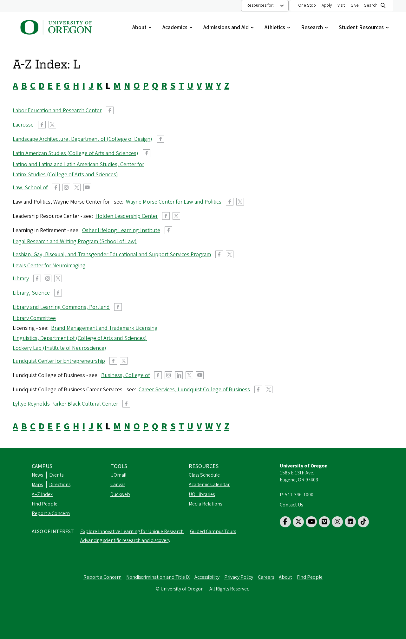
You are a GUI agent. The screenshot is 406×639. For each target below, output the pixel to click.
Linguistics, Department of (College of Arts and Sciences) (80, 338)
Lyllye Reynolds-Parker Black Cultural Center (65, 404)
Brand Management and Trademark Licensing (104, 328)
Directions (59, 484)
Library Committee (34, 318)
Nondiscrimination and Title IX (158, 577)
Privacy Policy (238, 577)
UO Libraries (202, 494)
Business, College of (125, 375)
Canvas (117, 484)
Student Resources (364, 27)
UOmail (118, 475)
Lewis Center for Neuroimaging (49, 266)
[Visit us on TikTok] (363, 521)
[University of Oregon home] (56, 26)
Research (315, 27)
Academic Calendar (209, 484)
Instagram (66, 187)
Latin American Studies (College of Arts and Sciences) (75, 153)
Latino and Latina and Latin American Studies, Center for (78, 164)
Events (56, 475)
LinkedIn (179, 375)
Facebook (110, 110)
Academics (178, 27)
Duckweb (120, 494)
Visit (341, 5)
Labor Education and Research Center (57, 110)
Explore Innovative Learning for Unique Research (132, 531)
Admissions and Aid (229, 27)
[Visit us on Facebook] (285, 521)
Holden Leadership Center (126, 216)
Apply (327, 5)
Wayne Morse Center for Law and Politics (173, 202)
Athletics (278, 27)
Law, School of (30, 188)
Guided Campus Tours (213, 531)
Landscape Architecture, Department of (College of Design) (82, 139)
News (37, 475)
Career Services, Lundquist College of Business (194, 390)
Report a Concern (51, 513)
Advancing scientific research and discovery (125, 540)
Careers (266, 577)
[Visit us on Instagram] (337, 521)
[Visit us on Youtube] (311, 521)
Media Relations (205, 503)
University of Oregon (182, 588)
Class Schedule (204, 475)
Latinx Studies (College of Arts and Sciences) (65, 175)
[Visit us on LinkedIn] (350, 521)
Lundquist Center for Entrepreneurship (59, 361)
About (142, 27)
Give (354, 5)
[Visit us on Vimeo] (324, 521)
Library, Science (31, 293)
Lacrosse (23, 125)
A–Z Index (42, 494)
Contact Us (291, 504)
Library (21, 279)
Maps (37, 484)
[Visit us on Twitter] (298, 521)
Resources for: (260, 5)
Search (370, 5)
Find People (44, 503)
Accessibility (206, 577)
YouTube (87, 187)
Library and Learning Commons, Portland (61, 307)
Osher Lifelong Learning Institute (121, 230)
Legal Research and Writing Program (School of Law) (75, 241)
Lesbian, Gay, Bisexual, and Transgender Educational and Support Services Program (112, 254)
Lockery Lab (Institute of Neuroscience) (59, 348)
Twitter (52, 124)
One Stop (307, 5)
